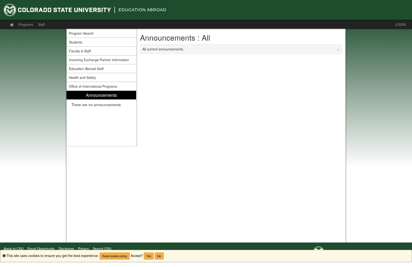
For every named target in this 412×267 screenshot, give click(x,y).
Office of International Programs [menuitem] (93, 86)
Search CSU (102, 248)
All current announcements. (241, 49)
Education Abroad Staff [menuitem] (86, 68)
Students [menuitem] (75, 42)
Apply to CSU (14, 248)
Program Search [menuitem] (81, 33)
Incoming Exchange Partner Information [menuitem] (99, 59)
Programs (25, 24)
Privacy (83, 248)
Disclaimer (66, 248)
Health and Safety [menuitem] (82, 77)
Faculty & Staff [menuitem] (80, 51)
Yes (148, 256)
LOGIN (401, 24)
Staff (41, 24)
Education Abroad (142, 9)
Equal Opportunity (41, 248)
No (159, 256)
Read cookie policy (114, 256)
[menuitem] (101, 118)
